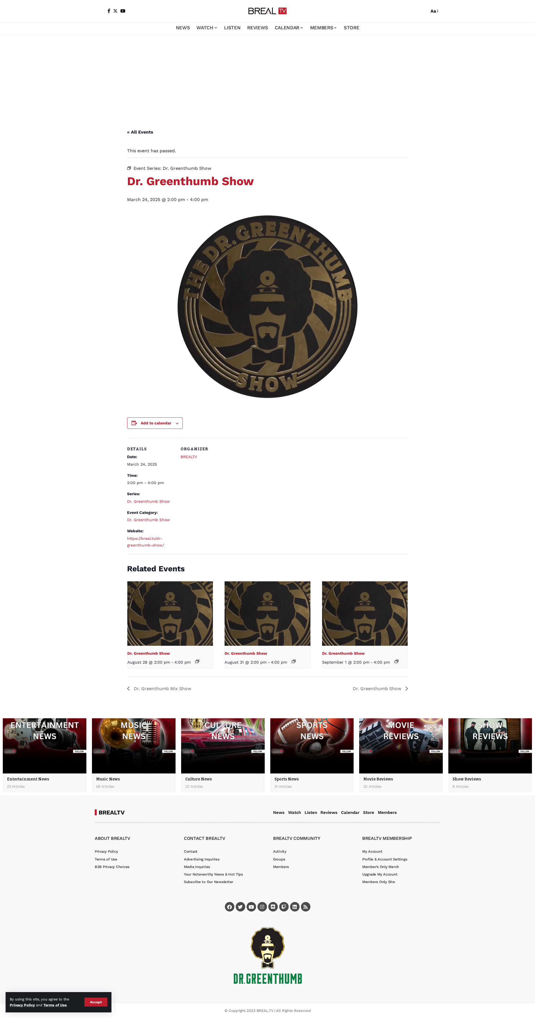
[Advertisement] (267, 75)
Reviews (328, 812)
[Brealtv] (267, 11)
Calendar (350, 812)
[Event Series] (197, 661)
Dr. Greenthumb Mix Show (161, 688)
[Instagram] (262, 906)
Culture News (198, 779)
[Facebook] (109, 11)
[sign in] (99, 11)
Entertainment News (28, 779)
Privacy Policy (22, 1005)
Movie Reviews (378, 779)
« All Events (140, 132)
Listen (311, 812)
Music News (108, 779)
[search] (423, 11)
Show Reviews (467, 779)
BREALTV (189, 456)
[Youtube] (251, 906)
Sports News (286, 779)
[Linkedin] (295, 906)
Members (387, 812)
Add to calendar (156, 423)
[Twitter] (115, 11)
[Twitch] (284, 906)
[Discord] (273, 906)
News (278, 812)
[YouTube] (123, 11)
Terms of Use (55, 1005)
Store (368, 812)
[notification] (415, 11)
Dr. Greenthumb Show (148, 501)
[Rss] (305, 906)
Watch (294, 812)
